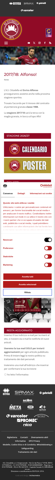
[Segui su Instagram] (39, 43)
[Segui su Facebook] (45, 43)
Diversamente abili (39, 437)
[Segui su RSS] (50, 43)
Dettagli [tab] (21, 193)
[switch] (48, 248)
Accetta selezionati (27, 284)
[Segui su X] (34, 43)
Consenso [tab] (8, 193)
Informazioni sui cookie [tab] (41, 193)
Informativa (20, 441)
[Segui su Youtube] (29, 43)
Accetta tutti (27, 276)
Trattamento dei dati (27, 452)
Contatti (24, 437)
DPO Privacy (34, 441)
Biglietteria (12, 437)
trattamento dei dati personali (19, 359)
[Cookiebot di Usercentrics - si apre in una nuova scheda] (40, 186)
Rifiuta (27, 292)
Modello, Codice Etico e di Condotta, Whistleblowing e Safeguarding (27, 446)
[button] (27, 56)
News (6, 79)
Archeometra (34, 475)
